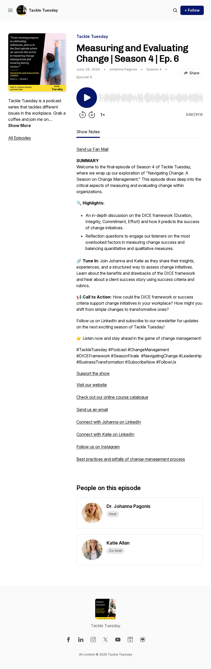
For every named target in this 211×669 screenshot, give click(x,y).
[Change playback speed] (103, 114)
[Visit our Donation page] (142, 639)
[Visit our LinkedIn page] (80, 639)
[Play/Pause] (86, 97)
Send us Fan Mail (92, 149)
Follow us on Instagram (98, 446)
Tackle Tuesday (43, 10)
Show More (19, 125)
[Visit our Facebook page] (68, 639)
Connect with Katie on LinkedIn (105, 434)
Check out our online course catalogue (112, 397)
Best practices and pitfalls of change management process (130, 459)
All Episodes (19, 137)
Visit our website (91, 384)
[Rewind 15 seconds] (82, 114)
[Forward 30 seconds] (91, 114)
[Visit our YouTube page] (117, 639)
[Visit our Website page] (130, 639)
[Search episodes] (175, 10)
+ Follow (192, 10)
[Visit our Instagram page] (93, 639)
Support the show (93, 373)
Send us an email (92, 409)
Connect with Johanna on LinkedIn (108, 421)
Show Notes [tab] (88, 131)
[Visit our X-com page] (105, 639)
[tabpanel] (139, 306)
